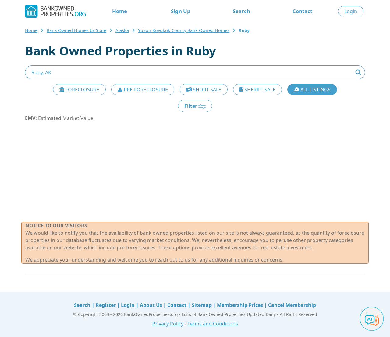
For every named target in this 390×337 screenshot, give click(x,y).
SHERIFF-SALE (259, 89)
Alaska (122, 30)
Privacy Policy (167, 323)
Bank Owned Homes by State (76, 30)
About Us (151, 305)
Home (119, 11)
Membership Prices (240, 305)
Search (241, 11)
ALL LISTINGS (315, 89)
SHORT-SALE (206, 89)
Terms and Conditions (212, 323)
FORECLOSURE (81, 89)
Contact (302, 11)
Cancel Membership (292, 305)
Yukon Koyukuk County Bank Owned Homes (183, 30)
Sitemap (202, 305)
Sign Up (180, 11)
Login (350, 11)
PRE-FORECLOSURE (145, 89)
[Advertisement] (195, 171)
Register (106, 305)
